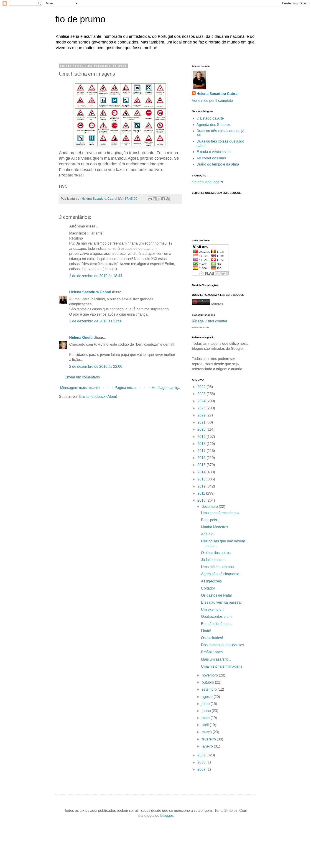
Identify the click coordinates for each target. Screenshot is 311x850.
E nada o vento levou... (214, 152)
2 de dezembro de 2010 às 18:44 (95, 276)
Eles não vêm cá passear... (222, 602)
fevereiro (209, 739)
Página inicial (126, 388)
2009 (201, 755)
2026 (201, 387)
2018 (201, 444)
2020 (201, 429)
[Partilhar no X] (158, 199)
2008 (201, 762)
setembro (210, 689)
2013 (201, 479)
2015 (201, 465)
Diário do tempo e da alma (217, 164)
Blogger (166, 815)
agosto (208, 697)
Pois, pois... (210, 520)
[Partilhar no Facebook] (163, 199)
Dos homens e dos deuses (222, 645)
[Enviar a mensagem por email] (150, 199)
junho (207, 711)
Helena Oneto (81, 337)
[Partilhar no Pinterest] (167, 199)
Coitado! (208, 588)
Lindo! (206, 631)
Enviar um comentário (82, 377)
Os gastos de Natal (216, 595)
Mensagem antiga (165, 388)
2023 (201, 408)
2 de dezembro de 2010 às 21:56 (95, 321)
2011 (201, 493)
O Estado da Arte (210, 118)
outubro (208, 682)
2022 (201, 415)
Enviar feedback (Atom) (98, 396)
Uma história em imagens (221, 666)
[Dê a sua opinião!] (154, 199)
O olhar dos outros (216, 553)
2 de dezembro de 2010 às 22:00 (95, 366)
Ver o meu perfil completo (212, 100)
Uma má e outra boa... (219, 567)
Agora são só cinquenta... (221, 574)
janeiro (208, 746)
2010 (201, 500)
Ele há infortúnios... (216, 624)
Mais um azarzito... (216, 659)
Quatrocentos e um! (216, 616)
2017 (201, 451)
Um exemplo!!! (212, 609)
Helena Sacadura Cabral (90, 292)
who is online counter (197, 327)
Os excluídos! (212, 638)
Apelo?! (207, 534)
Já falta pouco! (212, 560)
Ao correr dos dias (211, 158)
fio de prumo (80, 19)
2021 (201, 422)
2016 (201, 458)
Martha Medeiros (214, 527)
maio (206, 718)
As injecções (211, 581)
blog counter (206, 327)
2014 (201, 472)
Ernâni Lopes (212, 652)
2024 (201, 401)
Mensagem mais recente (80, 388)
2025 (201, 394)
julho (206, 704)
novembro (210, 675)
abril (206, 725)
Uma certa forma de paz (220, 513)
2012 (201, 486)
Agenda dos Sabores (213, 125)
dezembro (210, 506)
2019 (201, 437)
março (207, 732)
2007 (201, 769)
